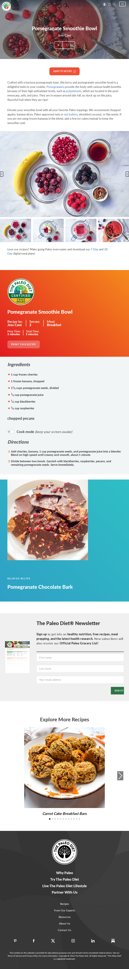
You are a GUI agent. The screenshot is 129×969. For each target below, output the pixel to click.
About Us (64, 923)
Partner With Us (64, 892)
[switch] (10, 431)
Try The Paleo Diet (64, 879)
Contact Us (64, 930)
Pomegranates (55, 87)
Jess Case (64, 35)
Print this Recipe (23, 344)
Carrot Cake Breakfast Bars (64, 813)
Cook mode (44, 432)
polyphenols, (74, 91)
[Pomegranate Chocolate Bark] (64, 520)
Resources (65, 916)
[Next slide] (127, 174)
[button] (122, 4)
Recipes (64, 903)
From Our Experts (64, 910)
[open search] (114, 4)
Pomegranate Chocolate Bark (40, 587)
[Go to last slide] (1, 174)
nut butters (71, 114)
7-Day (94, 249)
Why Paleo (64, 873)
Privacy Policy (32, 956)
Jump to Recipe (63, 71)
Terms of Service (15, 956)
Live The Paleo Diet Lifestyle (64, 886)
